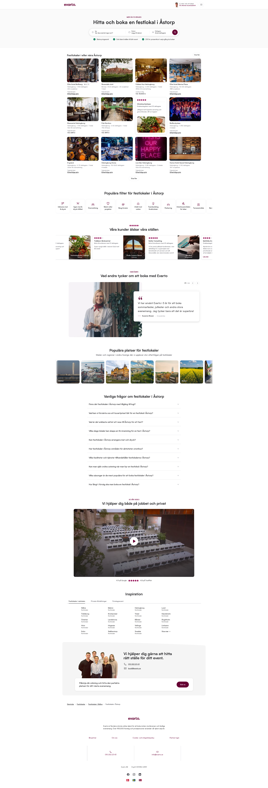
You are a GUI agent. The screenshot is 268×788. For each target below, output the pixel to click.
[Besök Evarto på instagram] (134, 774)
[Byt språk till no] (140, 780)
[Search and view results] (175, 32)
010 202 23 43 (134, 664)
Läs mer (188, 256)
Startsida (70, 704)
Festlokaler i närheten (77, 601)
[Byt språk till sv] (134, 780)
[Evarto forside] (134, 718)
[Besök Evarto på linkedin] (140, 774)
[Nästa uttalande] (197, 283)
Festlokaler (81, 704)
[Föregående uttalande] (193, 283)
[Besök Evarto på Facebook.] (128, 774)
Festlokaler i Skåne (95, 704)
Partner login (174, 738)
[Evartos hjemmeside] (70, 4)
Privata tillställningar (99, 601)
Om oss (114, 738)
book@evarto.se (134, 668)
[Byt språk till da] (127, 780)
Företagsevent (117, 601)
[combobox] (109, 33)
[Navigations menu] (201, 4)
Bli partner (92, 738)
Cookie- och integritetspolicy (143, 738)
